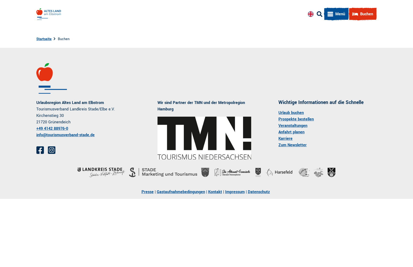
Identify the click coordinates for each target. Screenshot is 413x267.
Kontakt (215, 192)
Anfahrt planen (291, 132)
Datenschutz (259, 192)
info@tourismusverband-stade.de (65, 135)
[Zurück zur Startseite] (48, 14)
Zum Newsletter (292, 145)
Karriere (285, 138)
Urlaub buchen (291, 112)
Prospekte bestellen (296, 119)
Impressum (235, 192)
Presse (147, 192)
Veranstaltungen (292, 125)
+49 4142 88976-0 (52, 128)
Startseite (44, 39)
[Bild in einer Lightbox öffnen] (204, 138)
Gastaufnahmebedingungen (181, 192)
